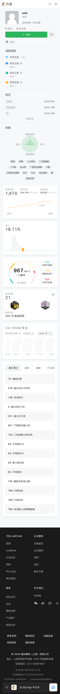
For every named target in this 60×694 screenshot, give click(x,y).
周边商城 (10, 578)
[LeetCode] (7, 4)
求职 (8, 564)
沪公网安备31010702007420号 (28, 674)
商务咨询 (11, 635)
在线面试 (38, 543)
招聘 (36, 557)
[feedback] (53, 687)
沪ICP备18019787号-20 (28, 670)
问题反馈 (48, 635)
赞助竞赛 (10, 611)
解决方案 (38, 571)
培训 (36, 564)
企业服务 (38, 536)
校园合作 (10, 625)
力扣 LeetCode (14, 536)
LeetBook (11, 550)
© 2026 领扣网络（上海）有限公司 (30, 654)
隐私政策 (30, 642)
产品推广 (10, 618)
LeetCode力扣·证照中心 (41, 679)
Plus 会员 (11, 571)
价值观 (37, 595)
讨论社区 (10, 557)
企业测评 (38, 550)
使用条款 (11, 642)
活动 (8, 604)
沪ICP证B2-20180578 (15, 679)
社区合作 (10, 597)
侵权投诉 (29, 635)
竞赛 (8, 543)
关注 (28, 34)
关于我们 (38, 588)
